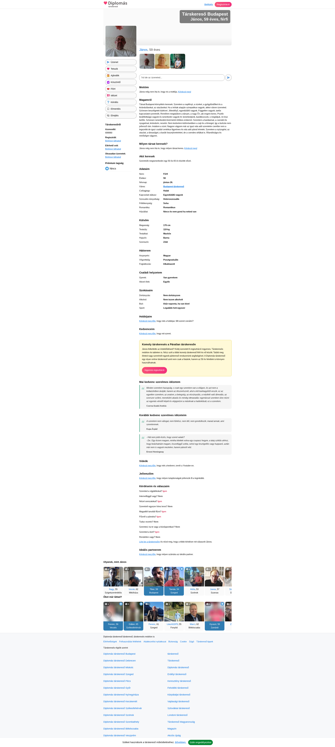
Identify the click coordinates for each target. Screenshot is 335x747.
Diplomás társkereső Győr (117, 688)
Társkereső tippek (204, 641)
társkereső (173, 654)
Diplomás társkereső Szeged (118, 674)
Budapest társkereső (173, 186)
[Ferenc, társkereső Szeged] (154, 611)
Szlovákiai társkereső (179, 708)
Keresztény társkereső (179, 681)
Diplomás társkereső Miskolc (118, 667)
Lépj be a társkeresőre (149, 542)
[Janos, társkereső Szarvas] (214, 576)
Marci (192, 624)
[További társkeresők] (227, 580)
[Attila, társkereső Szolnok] (194, 576)
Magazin (172, 728)
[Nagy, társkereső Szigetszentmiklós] (113, 576)
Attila (192, 589)
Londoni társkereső (178, 715)
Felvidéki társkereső (178, 688)
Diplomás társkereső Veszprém (119, 735)
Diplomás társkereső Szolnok (118, 715)
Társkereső (173, 660)
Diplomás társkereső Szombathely (121, 722)
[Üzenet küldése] (228, 77)
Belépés (208, 4)
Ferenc (111, 624)
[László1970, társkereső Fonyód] (174, 611)
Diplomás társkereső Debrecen (119, 660)
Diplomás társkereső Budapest (119, 654)
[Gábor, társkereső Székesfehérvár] (133, 611)
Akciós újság (174, 735)
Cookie (183, 641)
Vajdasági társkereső (178, 701)
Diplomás (117, 4)
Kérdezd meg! (184, 92)
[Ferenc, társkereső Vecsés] (113, 611)
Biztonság (173, 641)
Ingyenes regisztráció (154, 370)
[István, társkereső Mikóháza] (133, 576)
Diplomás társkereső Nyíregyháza (121, 694)
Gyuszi (213, 624)
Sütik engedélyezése (200, 742)
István (132, 589)
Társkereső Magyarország (181, 722)
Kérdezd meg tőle (147, 321)
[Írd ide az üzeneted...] (182, 77)
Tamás (172, 589)
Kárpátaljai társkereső (179, 694)
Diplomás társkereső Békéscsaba (120, 728)
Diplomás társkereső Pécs (117, 681)
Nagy (111, 589)
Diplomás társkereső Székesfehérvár (122, 708)
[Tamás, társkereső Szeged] (174, 576)
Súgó (191, 641)
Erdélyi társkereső (177, 674)
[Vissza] (108, 580)
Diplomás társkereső (178, 667)
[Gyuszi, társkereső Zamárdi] (214, 611)
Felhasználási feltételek (130, 641)
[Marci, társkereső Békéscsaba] (194, 611)
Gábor (132, 624)
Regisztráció (223, 4)
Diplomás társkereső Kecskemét (120, 701)
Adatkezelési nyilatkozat (155, 641)
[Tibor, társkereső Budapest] (154, 576)
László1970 (172, 624)
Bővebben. (180, 742)
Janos (213, 589)
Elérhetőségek (110, 641)
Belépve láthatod (113, 141)
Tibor (152, 589)
